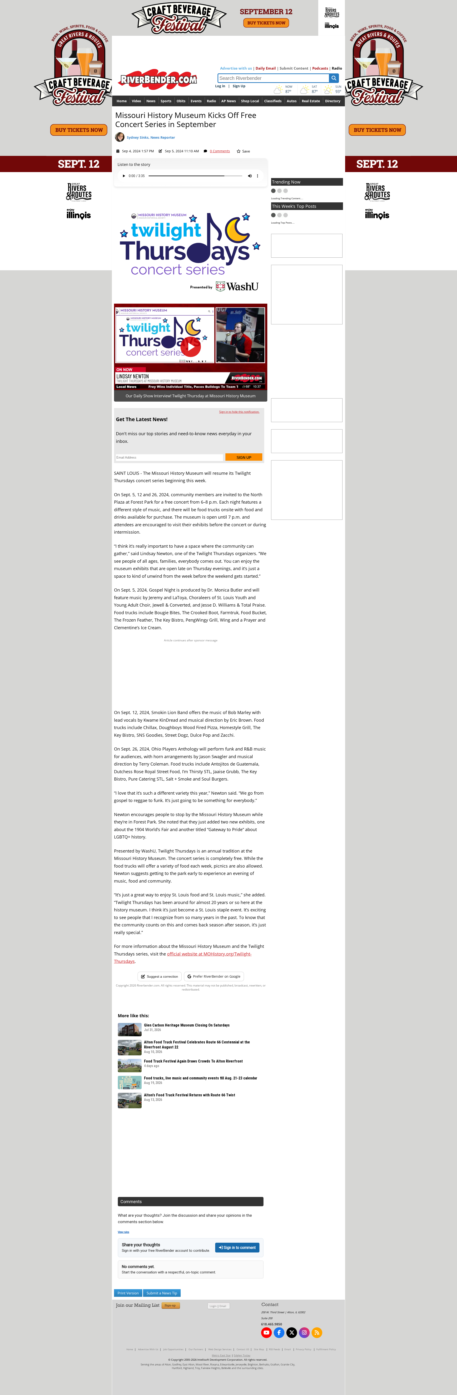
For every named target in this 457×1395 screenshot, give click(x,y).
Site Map (259, 1349)
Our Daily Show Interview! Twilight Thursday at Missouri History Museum (191, 396)
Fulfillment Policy (326, 1349)
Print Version (128, 1293)
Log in (220, 86)
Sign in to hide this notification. (239, 412)
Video (136, 101)
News (150, 101)
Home (122, 101)
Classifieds (273, 101)
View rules (123, 1232)
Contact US (243, 1349)
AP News (228, 101)
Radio (337, 68)
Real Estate (311, 101)
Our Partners (196, 1349)
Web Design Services (220, 1349)
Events (196, 101)
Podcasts (320, 68)
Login (213, 1306)
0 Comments (220, 151)
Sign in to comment (239, 1247)
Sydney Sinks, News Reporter (151, 137)
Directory (332, 101)
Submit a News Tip (162, 1293)
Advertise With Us (148, 1349)
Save (245, 151)
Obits (181, 101)
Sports (166, 101)
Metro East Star (221, 1355)
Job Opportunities (173, 1349)
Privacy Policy (303, 1349)
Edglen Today (242, 1355)
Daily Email (266, 68)
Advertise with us (236, 68)
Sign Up (239, 86)
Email (222, 1306)
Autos (292, 101)
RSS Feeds (274, 1349)
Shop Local (250, 101)
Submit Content (294, 68)
